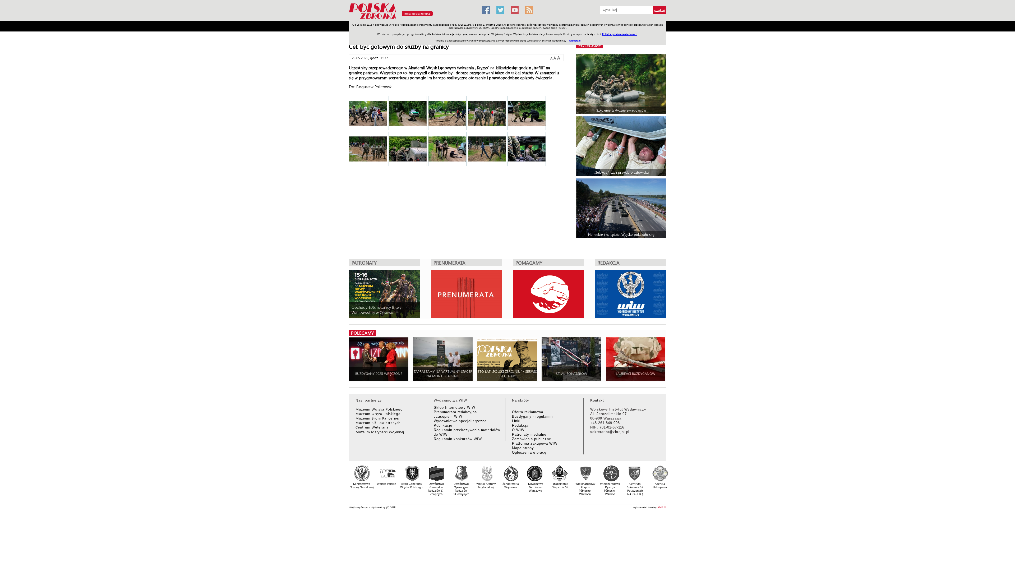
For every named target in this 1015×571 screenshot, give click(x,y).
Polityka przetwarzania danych (619, 34)
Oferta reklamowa (527, 412)
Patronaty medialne (529, 434)
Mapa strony (523, 448)
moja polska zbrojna (417, 13)
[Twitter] (500, 10)
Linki (516, 421)
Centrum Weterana (372, 427)
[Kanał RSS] (529, 10)
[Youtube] (515, 10)
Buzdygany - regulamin (532, 416)
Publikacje (443, 425)
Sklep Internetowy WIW (454, 407)
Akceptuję (574, 40)
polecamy (589, 45)
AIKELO (661, 507)
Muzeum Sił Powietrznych (378, 422)
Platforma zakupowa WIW (534, 443)
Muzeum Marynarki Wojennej (380, 431)
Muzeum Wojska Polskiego (379, 409)
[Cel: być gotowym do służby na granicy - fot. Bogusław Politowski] (368, 114)
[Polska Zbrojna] (412, 18)
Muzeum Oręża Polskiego (378, 413)
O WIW (518, 430)
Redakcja (520, 425)
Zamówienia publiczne (531, 439)
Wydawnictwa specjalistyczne (460, 421)
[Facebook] (486, 10)
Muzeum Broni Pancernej (377, 418)
